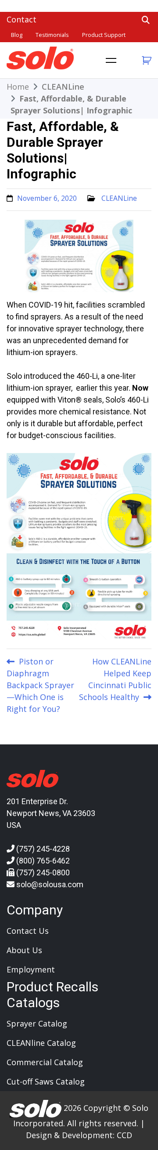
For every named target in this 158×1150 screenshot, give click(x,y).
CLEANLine (119, 198)
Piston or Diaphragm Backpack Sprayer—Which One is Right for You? (40, 685)
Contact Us (28, 930)
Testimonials (52, 35)
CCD (124, 1135)
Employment (31, 969)
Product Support (104, 35)
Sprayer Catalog (37, 1023)
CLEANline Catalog (41, 1043)
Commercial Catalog (45, 1062)
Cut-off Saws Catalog (46, 1081)
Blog (16, 35)
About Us (24, 950)
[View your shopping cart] (145, 60)
